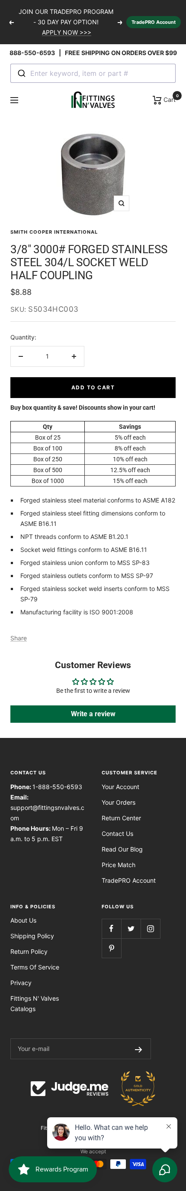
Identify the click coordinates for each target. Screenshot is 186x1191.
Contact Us (117, 833)
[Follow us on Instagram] (150, 928)
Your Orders (118, 802)
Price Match (118, 864)
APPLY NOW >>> (66, 32)
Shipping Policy (32, 936)
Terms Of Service (34, 967)
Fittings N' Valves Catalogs (34, 1003)
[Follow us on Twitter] (131, 928)
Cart (169, 99)
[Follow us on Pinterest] (111, 948)
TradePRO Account (153, 22)
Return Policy (29, 951)
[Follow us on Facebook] (111, 928)
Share (18, 638)
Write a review (93, 714)
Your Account (120, 786)
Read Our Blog (122, 849)
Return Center (121, 818)
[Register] (138, 1049)
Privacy (21, 982)
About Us (23, 920)
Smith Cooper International (54, 232)
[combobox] (93, 73)
